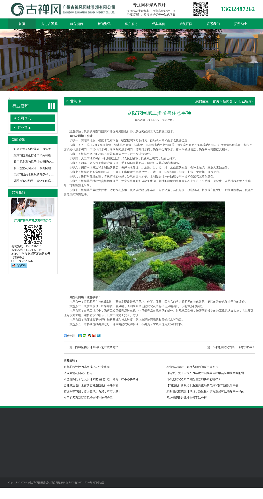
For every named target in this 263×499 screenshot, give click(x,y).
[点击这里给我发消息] (19, 266)
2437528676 (25, 261)
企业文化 (14, 470)
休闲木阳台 (44, 476)
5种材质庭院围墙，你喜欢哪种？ (234, 347)
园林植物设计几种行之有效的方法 (96, 347)
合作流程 (99, 470)
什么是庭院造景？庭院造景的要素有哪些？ (193, 379)
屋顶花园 (42, 483)
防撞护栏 (68, 434)
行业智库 (24, 127)
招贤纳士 (240, 24)
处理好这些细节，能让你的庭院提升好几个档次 (44, 180)
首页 (22, 24)
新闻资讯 (104, 24)
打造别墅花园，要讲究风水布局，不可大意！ (92, 391)
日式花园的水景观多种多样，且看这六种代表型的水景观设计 (52, 174)
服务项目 (76, 24)
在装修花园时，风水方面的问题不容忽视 (192, 367)
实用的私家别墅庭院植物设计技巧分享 (88, 397)
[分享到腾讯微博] (99, 335)
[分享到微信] (85, 335)
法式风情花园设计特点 (78, 373)
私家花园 (42, 470)
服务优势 (99, 464)
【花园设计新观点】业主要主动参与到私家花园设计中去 (202, 385)
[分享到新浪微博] (94, 335)
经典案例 (158, 24)
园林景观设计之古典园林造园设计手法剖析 (91, 385)
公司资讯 (24, 118)
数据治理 (83, 434)
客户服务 (131, 24)
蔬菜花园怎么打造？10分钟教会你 (35, 155)
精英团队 (186, 24)
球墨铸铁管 (53, 434)
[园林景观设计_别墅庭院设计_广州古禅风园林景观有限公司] (63, 14)
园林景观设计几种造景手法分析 (186, 397)
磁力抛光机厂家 (128, 434)
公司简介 (14, 464)
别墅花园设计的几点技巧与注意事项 (87, 367)
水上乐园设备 (34, 434)
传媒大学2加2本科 (103, 434)
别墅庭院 (42, 464)
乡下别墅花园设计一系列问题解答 (35, 168)
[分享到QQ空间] (80, 335)
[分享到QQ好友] (89, 335)
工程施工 (99, 476)
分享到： (72, 335)
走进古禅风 (49, 24)
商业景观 (42, 489)
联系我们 (213, 24)
